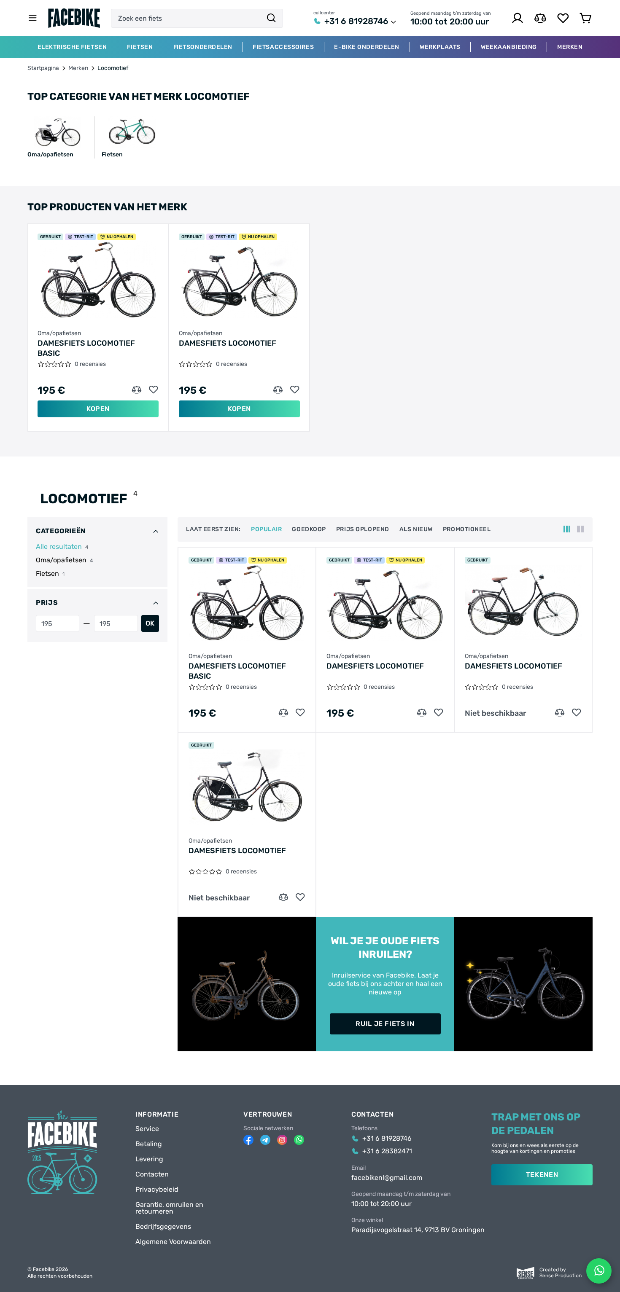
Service (147, 1128)
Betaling (148, 1144)
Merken (78, 68)
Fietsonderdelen (202, 47)
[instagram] (282, 1140)
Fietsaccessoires (283, 47)
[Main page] (74, 18)
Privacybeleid (156, 1189)
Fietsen (140, 47)
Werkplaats (440, 47)
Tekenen (542, 1175)
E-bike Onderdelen (366, 47)
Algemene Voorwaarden (173, 1241)
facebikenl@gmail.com (386, 1177)
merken (569, 47)
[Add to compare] (137, 389)
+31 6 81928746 (356, 21)
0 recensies (90, 364)
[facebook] (248, 1140)
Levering (149, 1159)
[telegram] (265, 1140)
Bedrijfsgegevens (163, 1226)
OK (150, 623)
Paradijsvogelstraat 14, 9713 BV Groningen (418, 1230)
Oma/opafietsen (59, 333)
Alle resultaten (59, 546)
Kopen (98, 409)
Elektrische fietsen (72, 47)
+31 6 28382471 (387, 1151)
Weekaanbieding (509, 47)
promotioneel (467, 529)
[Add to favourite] (153, 389)
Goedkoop (309, 529)
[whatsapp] (299, 1140)
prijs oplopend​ (362, 529)
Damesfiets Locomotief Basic (86, 348)
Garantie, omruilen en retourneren (169, 1208)
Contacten (152, 1174)
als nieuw (416, 529)
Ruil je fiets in (385, 1024)
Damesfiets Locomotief (227, 343)
